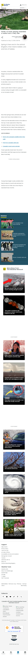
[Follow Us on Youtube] (10, 597)
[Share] (2, 37)
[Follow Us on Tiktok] (14, 597)
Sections (22, 7)
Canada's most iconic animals (11, 146)
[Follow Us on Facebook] (3, 597)
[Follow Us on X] (21, 597)
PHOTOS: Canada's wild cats (11, 143)
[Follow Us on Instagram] (7, 597)
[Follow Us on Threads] (17, 597)
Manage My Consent (6, 556)
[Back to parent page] (3, 6)
